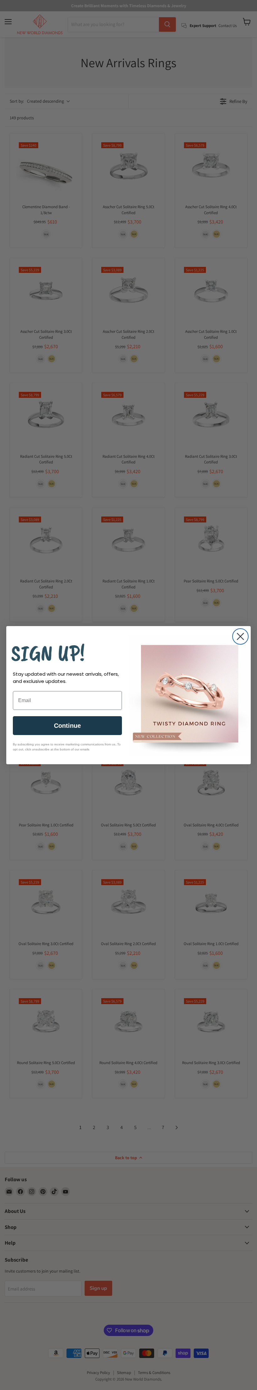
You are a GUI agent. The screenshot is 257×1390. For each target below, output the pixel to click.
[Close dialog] (240, 636)
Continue (67, 725)
